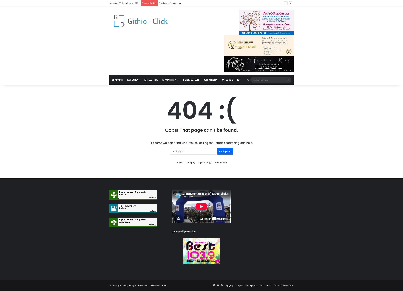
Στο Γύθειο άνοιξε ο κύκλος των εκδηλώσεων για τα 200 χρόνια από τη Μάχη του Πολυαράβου (206, 3)
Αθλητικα (170, 79)
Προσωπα (211, 79)
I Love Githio (232, 79)
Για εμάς (191, 162)
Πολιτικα (152, 79)
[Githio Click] (138, 22)
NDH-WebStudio (159, 285)
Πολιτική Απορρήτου (284, 285)
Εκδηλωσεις (191, 79)
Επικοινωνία (221, 162)
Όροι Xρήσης (205, 162)
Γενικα (134, 79)
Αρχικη (118, 79)
